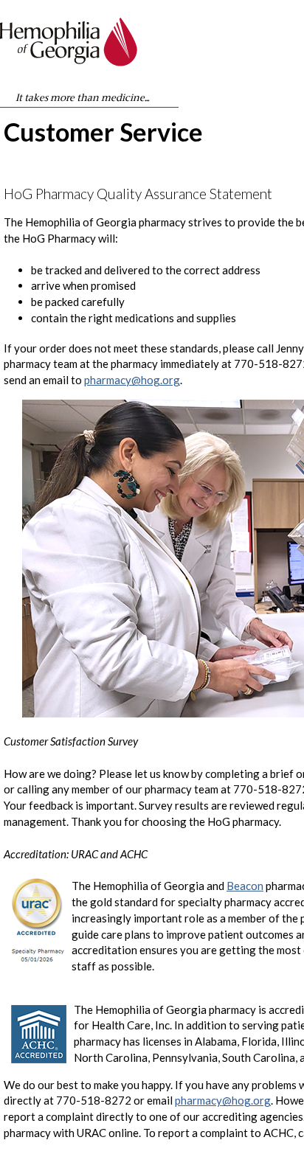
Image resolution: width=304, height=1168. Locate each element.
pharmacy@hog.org (132, 379)
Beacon (245, 885)
